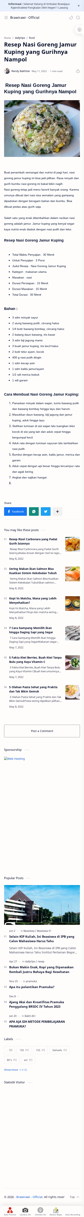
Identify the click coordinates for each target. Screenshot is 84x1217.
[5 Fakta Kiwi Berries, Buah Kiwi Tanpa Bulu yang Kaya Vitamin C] (72, 662)
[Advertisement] (34, 841)
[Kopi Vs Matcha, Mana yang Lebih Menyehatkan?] (72, 603)
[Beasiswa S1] (44, 931)
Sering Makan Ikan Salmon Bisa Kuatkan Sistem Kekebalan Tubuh (33, 571)
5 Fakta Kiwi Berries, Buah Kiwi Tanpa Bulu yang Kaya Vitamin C (35, 660)
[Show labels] (16, 1070)
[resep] (41, 961)
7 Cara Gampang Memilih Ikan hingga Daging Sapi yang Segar (31, 630)
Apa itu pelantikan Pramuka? (31, 987)
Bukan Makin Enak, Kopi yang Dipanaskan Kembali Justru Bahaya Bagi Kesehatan (41, 969)
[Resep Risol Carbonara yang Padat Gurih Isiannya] (72, 544)
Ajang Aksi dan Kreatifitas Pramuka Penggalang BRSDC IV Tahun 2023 (36, 1004)
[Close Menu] (78, 6)
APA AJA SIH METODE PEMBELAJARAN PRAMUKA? (37, 1024)
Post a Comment (42, 731)
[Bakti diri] (30, 1016)
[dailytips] (31, 961)
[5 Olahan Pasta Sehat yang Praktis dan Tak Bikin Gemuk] (72, 692)
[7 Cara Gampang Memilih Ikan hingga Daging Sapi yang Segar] (72, 633)
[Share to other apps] (57, 511)
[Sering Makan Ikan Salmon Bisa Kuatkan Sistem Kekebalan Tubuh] (72, 574)
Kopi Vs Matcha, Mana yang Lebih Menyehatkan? (32, 600)
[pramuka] (31, 981)
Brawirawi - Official (24, 17)
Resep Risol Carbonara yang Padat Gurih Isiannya (33, 541)
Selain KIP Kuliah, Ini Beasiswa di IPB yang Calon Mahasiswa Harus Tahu (41, 938)
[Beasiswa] (29, 931)
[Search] (78, 17)
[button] (71, 17)
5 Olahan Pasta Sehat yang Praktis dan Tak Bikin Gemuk (33, 689)
